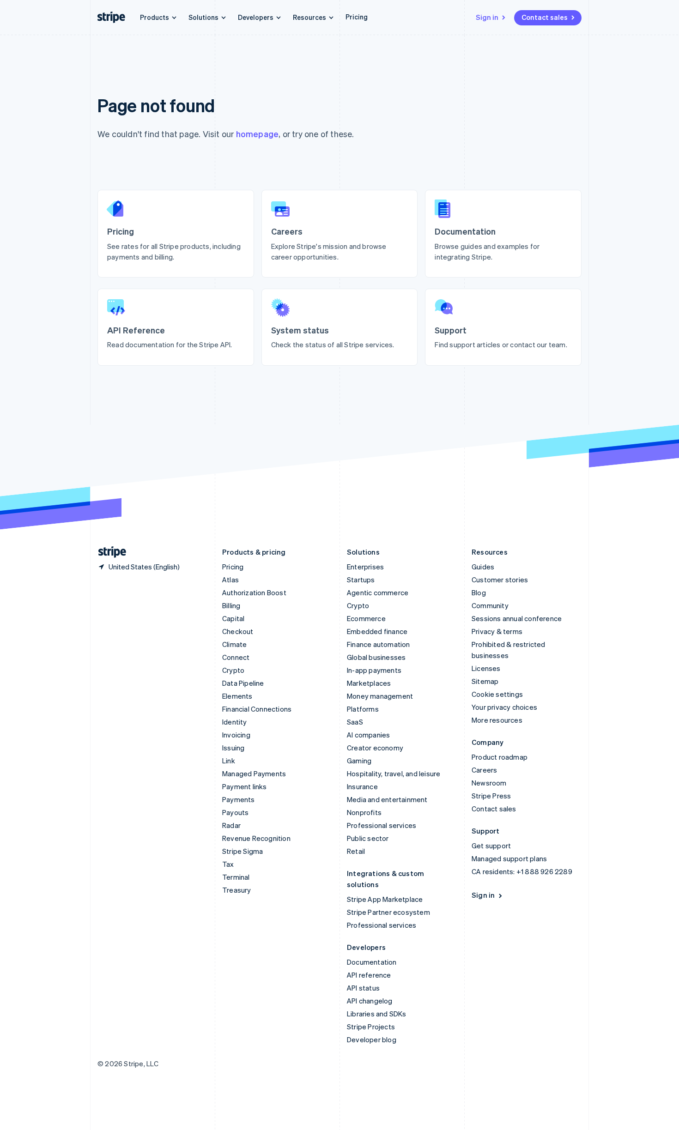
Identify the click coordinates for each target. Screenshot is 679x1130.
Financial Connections (256, 708)
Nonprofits (364, 812)
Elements (237, 696)
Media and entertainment (387, 799)
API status (363, 987)
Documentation (372, 962)
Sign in (487, 17)
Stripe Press (491, 795)
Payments (238, 799)
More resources (497, 720)
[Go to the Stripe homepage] (108, 552)
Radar (231, 825)
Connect (235, 657)
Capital (233, 618)
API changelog (370, 1000)
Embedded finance (377, 631)
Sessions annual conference (517, 618)
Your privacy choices (504, 707)
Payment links (244, 786)
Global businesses (376, 657)
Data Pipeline (243, 683)
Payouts (235, 812)
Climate (234, 644)
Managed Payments (254, 773)
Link (228, 760)
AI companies (368, 734)
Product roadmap (499, 756)
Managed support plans (509, 858)
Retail (356, 851)
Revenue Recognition (256, 838)
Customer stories (500, 579)
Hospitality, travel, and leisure (393, 773)
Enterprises (365, 566)
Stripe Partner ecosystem (388, 912)
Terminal (236, 877)
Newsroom (489, 782)
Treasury (236, 889)
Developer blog (371, 1039)
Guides (483, 566)
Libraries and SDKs (376, 1013)
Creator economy (375, 747)
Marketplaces (369, 683)
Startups (361, 579)
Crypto (233, 670)
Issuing (233, 747)
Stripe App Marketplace (385, 899)
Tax (228, 864)
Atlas (230, 579)
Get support (491, 845)
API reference (369, 974)
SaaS (355, 721)
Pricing (357, 16)
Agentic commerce (377, 592)
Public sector (368, 838)
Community (490, 605)
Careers (484, 769)
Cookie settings (497, 694)
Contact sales (544, 17)
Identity (234, 721)
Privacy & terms (497, 631)
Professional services (381, 825)
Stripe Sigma (242, 851)
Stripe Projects (371, 1026)
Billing (231, 605)
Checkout (238, 631)
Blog (479, 592)
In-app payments (374, 670)
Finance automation (378, 644)
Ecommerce (366, 618)
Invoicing (236, 734)
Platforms (363, 708)
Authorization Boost (254, 592)
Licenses (486, 668)
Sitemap (485, 681)
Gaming (359, 760)
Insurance (362, 786)
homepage (257, 133)
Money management (380, 696)
